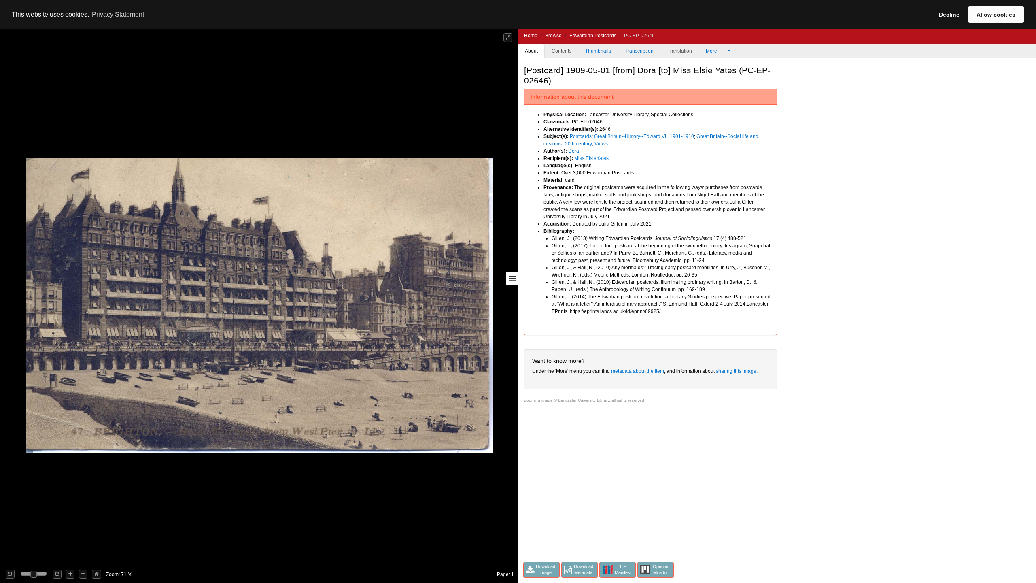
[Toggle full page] (507, 37)
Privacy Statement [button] (118, 14)
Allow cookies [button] (996, 14)
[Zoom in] (70, 574)
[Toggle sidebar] (512, 278)
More (712, 51)
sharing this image (736, 371)
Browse (553, 35)
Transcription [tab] (639, 51)
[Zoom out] (83, 574)
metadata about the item (637, 371)
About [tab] (531, 51)
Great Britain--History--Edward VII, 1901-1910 (644, 136)
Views (601, 144)
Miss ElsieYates (591, 158)
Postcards (581, 136)
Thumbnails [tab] (598, 51)
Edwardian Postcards (592, 35)
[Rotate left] (10, 574)
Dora (573, 151)
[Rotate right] (57, 574)
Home (530, 35)
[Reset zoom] (96, 574)
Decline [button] (949, 14)
